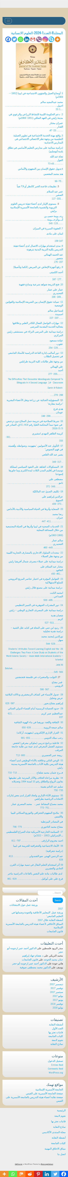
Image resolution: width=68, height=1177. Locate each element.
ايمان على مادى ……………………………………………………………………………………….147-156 (34, 237)
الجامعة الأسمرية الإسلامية (49, 1089)
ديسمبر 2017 (56, 984)
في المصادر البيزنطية (52, 821)
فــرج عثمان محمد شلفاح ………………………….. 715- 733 (35, 772)
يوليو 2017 (58, 996)
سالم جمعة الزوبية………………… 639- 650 (42, 727)
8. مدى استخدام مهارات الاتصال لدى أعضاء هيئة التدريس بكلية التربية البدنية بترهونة (38, 247)
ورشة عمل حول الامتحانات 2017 (36, 906)
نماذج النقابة (56, 1044)
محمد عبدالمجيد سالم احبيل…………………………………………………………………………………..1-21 (34, 105)
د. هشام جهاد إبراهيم (32, 955)
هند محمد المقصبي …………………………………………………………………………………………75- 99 (34, 177)
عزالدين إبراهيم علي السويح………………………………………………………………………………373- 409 (34, 500)
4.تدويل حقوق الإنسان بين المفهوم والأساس (40, 168)
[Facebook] (8, 39)
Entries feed (57, 1065)
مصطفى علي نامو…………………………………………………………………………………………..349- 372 (35, 483)
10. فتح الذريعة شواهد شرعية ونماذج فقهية (40, 284)
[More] (57, 39)
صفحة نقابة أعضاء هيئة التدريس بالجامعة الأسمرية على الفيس (34, 1099)
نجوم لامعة (57, 1040)
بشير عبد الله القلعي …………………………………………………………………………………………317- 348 (34, 458)
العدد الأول (57, 1028)
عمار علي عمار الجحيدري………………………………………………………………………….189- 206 (34, 293)
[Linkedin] (26, 39)
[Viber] (39, 39)
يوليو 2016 (58, 1007)
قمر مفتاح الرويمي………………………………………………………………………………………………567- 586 (34, 686)
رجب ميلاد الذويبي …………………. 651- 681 (42, 737)
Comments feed (55, 1068)
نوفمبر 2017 (56, 988)
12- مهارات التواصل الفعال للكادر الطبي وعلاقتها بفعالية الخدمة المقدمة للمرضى (37, 324)
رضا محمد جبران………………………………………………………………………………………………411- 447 (34, 518)
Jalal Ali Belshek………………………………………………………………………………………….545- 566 (34, 668)
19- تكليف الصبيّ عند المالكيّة (48, 491)
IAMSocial (18, 1164)
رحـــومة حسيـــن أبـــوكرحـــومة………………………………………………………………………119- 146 (34, 220)
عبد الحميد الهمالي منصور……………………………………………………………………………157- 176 (34, 258)
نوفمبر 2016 (56, 1003)
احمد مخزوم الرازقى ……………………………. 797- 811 (37, 840)
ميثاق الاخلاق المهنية (55, 1148)
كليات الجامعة (55, 1036)
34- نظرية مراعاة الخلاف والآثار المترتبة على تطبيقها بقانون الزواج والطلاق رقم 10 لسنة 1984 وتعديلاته (36, 779)
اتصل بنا (61, 1154)
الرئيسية (61, 1110)
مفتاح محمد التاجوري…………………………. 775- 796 (38, 826)
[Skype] (51, 39)
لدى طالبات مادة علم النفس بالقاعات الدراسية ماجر (35, 873)
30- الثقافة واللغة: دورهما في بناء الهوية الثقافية (38, 722)
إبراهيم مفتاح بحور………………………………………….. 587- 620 (34, 703)
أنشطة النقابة (56, 1024)
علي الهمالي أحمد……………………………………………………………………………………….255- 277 (34, 370)
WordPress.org (56, 1072)
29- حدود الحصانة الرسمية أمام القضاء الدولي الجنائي (35, 708)
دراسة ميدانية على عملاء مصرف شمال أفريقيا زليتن (36, 561)
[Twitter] (14, 39)
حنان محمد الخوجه (53, 959)
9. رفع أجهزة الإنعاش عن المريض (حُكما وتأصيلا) (38, 267)
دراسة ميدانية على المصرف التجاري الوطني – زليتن (36, 610)
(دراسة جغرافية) (54, 851)
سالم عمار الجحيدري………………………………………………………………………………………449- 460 (34, 544)
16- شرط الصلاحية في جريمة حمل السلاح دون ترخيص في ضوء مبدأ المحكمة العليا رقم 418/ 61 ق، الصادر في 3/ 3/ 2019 (34, 424)
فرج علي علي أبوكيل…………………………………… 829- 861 (35, 878)
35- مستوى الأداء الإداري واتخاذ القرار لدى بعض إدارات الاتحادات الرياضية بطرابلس (35, 797)
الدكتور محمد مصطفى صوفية (35, 967)
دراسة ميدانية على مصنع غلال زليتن (44, 587)
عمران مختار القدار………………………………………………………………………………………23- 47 (35, 126)
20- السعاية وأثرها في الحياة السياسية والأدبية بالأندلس (35, 509)
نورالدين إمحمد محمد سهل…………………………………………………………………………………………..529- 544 (34, 640)
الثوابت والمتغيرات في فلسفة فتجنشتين (36, 677)
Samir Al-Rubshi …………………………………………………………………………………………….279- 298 (34, 391)
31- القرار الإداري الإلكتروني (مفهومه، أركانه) (40, 732)
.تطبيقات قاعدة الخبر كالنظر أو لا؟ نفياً (37, 186)
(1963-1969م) (56, 535)
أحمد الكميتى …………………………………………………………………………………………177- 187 (34, 276)
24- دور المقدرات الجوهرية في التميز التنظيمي (39, 605)
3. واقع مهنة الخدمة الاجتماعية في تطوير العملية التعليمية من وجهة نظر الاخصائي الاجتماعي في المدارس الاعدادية (38, 139)
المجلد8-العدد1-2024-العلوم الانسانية (37, 32)
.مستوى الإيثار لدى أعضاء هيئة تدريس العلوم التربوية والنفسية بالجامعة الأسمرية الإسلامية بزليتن (33, 207)
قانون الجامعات (55, 931)
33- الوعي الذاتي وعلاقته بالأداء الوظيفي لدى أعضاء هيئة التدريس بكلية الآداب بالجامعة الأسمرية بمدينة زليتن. (36, 764)
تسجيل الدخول (55, 1061)
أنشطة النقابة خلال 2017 (50, 920)
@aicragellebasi (46, 1164)
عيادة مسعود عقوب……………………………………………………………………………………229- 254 (34, 344)
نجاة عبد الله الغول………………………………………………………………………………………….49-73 (35, 160)
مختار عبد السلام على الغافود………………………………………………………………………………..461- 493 (34, 570)
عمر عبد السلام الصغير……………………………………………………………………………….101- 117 (34, 195)
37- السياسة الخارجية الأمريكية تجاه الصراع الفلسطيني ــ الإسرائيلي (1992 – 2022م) (34, 833)
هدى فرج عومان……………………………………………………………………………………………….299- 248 (34, 412)
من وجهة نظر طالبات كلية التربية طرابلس (41, 361)
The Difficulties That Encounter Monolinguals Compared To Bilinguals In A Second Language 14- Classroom (35, 380)
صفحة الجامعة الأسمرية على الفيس (44, 1093)
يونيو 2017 (58, 1000)
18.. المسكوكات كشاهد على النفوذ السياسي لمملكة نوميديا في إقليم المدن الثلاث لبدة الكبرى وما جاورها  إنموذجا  (34, 470)
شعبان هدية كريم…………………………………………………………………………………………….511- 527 (34, 619)
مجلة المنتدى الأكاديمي (54, 1132)
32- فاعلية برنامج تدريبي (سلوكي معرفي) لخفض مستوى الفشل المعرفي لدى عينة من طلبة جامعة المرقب (37, 746)
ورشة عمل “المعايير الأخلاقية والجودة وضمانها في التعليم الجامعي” (37, 914)
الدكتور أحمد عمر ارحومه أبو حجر (29, 963)
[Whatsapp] (20, 39)
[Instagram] (45, 39)
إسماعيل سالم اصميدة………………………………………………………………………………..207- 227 (35, 314)
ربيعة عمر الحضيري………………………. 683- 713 (39, 755)
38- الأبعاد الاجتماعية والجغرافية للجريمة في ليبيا (38, 845)
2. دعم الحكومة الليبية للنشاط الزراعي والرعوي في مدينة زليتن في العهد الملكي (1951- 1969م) (36, 116)
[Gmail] (33, 39)
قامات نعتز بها (55, 1032)
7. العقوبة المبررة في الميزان (47, 228)
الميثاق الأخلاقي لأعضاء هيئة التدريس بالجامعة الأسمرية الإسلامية (34, 925)
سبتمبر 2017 (56, 992)
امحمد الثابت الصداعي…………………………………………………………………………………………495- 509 (34, 596)
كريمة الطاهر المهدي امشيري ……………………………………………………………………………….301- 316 (34, 437)
